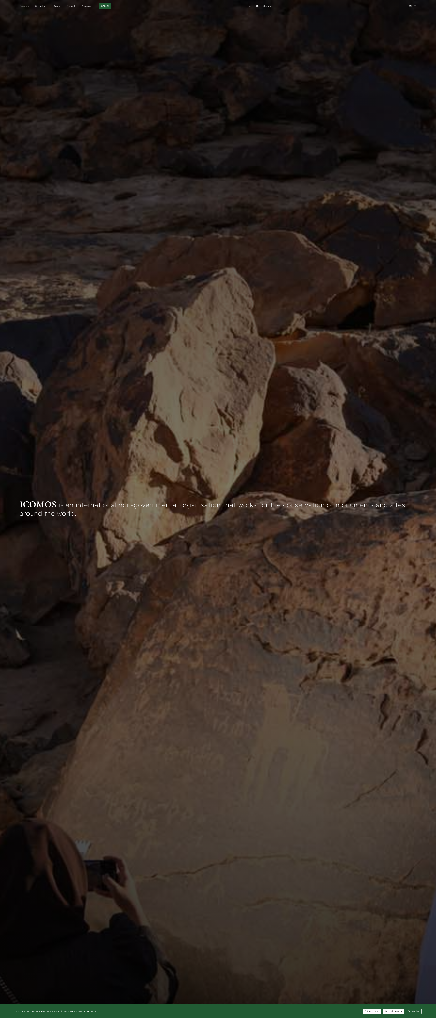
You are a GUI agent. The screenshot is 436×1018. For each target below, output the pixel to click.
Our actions (41, 6)
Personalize (414, 1011)
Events (57, 6)
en (410, 6)
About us (24, 6)
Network (71, 6)
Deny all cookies (393, 1011)
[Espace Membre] (257, 6)
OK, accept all (372, 1011)
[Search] (249, 6)
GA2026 (105, 6)
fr (415, 6)
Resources (87, 6)
